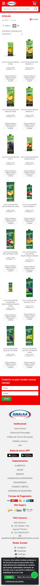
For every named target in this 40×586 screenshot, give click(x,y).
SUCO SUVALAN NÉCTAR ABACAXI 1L (29, 63)
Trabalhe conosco (20, 441)
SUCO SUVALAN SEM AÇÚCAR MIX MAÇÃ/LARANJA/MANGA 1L (29, 255)
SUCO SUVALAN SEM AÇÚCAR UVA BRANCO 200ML (29, 350)
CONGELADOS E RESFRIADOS (20, 478)
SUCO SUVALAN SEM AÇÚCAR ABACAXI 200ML (10, 205)
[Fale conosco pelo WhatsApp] (34, 575)
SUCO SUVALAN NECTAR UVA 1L (10, 158)
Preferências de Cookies (14, 581)
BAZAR (20, 470)
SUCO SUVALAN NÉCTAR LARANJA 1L (29, 110)
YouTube (21, 554)
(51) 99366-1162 (21, 526)
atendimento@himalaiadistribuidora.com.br (20, 538)
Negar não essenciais (25, 577)
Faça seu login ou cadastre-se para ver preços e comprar (10, 78)
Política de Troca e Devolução (20, 437)
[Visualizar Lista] (18, 26)
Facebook (21, 551)
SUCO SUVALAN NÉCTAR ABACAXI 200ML (10, 110)
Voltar (35, 19)
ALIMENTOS (20, 466)
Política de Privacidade (20, 433)
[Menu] (4, 3)
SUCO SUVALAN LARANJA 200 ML (10, 63)
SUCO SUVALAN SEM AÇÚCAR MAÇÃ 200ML (10, 253)
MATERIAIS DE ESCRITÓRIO (20, 491)
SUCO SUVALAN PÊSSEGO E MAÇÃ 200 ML (29, 158)
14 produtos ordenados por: (12, 31)
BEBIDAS (20, 474)
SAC (20, 445)
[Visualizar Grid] (14, 26)
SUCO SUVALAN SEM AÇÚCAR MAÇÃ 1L (29, 205)
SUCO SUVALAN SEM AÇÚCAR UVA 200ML (10, 349)
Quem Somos (20, 428)
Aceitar (9, 577)
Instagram (21, 548)
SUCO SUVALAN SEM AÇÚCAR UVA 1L (29, 301)
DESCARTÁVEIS (20, 482)
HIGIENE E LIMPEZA (20, 487)
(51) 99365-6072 (21, 532)
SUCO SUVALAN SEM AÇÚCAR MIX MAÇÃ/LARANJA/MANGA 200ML (10, 303)
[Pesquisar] (35, 9)
